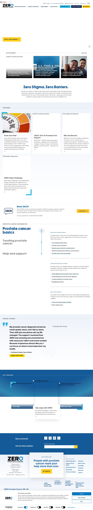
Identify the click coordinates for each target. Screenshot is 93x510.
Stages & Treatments (33, 6)
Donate (87, 6)
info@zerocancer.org (20, 474)
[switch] (39, 507)
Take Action (64, 6)
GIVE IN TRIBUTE (76, 6)
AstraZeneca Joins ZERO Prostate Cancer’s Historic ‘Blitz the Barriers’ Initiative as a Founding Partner (73, 74)
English (4, 2)
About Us (77, 3)
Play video (27, 39)
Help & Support (44, 6)
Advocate (80, 470)
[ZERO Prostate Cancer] (8, 6)
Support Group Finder (70, 464)
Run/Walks (81, 465)
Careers (80, 472)
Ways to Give (83, 3)
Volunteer (80, 461)
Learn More (83, 211)
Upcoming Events (71, 467)
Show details (71, 507)
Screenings (69, 469)
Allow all (82, 493)
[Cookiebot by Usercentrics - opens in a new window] (9, 507)
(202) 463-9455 (10, 474)
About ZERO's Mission (10, 39)
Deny (81, 501)
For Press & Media (71, 472)
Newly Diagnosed (70, 461)
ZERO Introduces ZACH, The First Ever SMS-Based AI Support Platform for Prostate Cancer (19, 74)
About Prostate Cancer (20, 6)
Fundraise (80, 468)
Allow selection (81, 497)
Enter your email (49, 444)
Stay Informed (53, 6)
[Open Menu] (88, 3)
